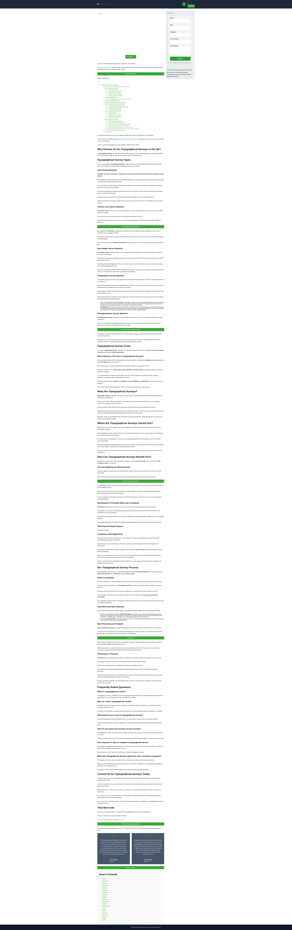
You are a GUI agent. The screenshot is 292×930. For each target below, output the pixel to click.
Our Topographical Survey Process (113, 111)
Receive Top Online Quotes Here (130, 481)
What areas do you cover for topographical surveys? (119, 124)
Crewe (99, 819)
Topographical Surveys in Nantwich (110, 84)
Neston (104, 919)
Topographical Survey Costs (111, 97)
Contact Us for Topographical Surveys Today (115, 130)
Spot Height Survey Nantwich (115, 92)
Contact (191, 6)
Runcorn (104, 899)
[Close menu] (189, 2)
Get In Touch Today (131, 73)
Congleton (105, 892)
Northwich (105, 890)
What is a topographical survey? (115, 120)
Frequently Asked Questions (111, 119)
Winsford (110, 819)
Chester (104, 897)
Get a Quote (130, 56)
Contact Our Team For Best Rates (130, 226)
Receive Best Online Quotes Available (131, 329)
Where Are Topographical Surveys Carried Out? (115, 102)
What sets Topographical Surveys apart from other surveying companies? (124, 128)
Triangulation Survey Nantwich (115, 94)
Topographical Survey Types (111, 88)
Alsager (122, 819)
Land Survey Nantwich (113, 89)
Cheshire (104, 912)
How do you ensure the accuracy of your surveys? (119, 125)
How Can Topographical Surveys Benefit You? (115, 103)
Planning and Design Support (115, 108)
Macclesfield (105, 901)
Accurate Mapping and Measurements (117, 105)
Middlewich (116, 819)
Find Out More (131, 638)
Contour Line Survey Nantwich (115, 91)
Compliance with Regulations (115, 109)
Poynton (104, 917)
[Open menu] (184, 4)
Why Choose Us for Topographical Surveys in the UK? (117, 86)
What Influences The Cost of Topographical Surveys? (120, 98)
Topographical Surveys (105, 67)
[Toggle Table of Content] (98, 82)
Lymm (103, 908)
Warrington (105, 915)
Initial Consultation (113, 113)
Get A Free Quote (130, 867)
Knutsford (104, 894)
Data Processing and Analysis (115, 116)
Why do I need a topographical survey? (117, 122)
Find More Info (109, 131)
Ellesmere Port (106, 906)
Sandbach (104, 819)
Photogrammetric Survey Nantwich (116, 95)
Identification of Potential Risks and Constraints (118, 106)
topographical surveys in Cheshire (128, 139)
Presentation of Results (113, 117)
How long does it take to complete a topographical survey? (121, 127)
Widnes (104, 910)
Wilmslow (104, 903)
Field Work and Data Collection (115, 114)
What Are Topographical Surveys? (112, 100)
